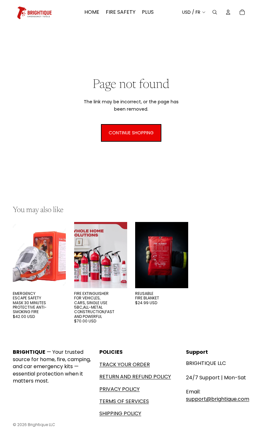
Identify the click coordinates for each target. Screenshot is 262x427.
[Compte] (228, 12)
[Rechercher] (215, 12)
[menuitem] (148, 12)
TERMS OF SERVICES (124, 401)
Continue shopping (131, 133)
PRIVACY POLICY (119, 389)
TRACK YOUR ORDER (124, 364)
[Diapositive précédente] (79, 255)
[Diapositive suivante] (122, 255)
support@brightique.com (217, 399)
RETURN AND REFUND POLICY (135, 376)
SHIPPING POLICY (120, 413)
